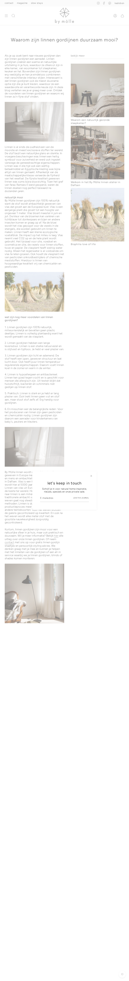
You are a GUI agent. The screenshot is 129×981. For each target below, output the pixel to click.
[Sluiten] (91, 476)
